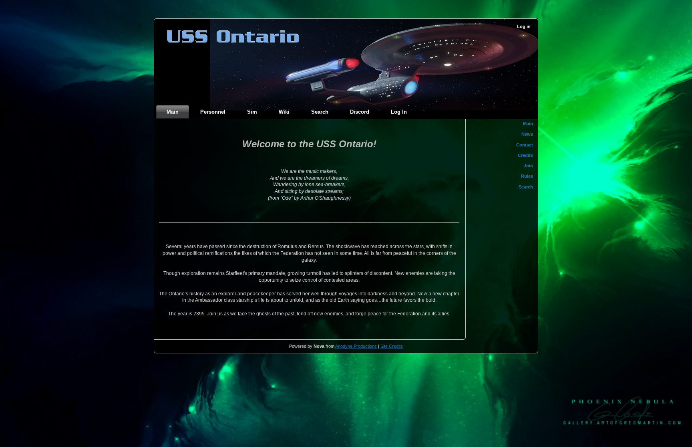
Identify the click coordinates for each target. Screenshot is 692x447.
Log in (524, 26)
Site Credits (391, 346)
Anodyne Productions (356, 346)
